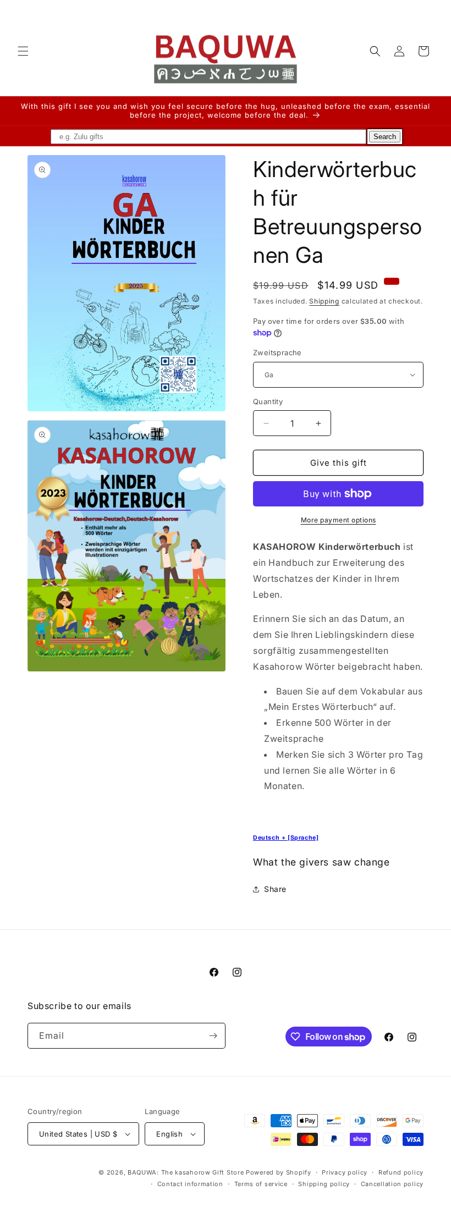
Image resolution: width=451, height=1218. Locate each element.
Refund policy (401, 1172)
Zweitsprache (277, 352)
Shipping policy (324, 1184)
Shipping (324, 301)
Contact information (190, 1184)
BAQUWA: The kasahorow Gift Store (186, 1172)
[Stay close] (213, 1036)
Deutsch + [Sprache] (285, 837)
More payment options (338, 520)
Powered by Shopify (278, 1172)
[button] (23, 51)
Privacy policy (344, 1172)
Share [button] (275, 889)
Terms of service (261, 1184)
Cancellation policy (392, 1184)
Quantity (268, 401)
